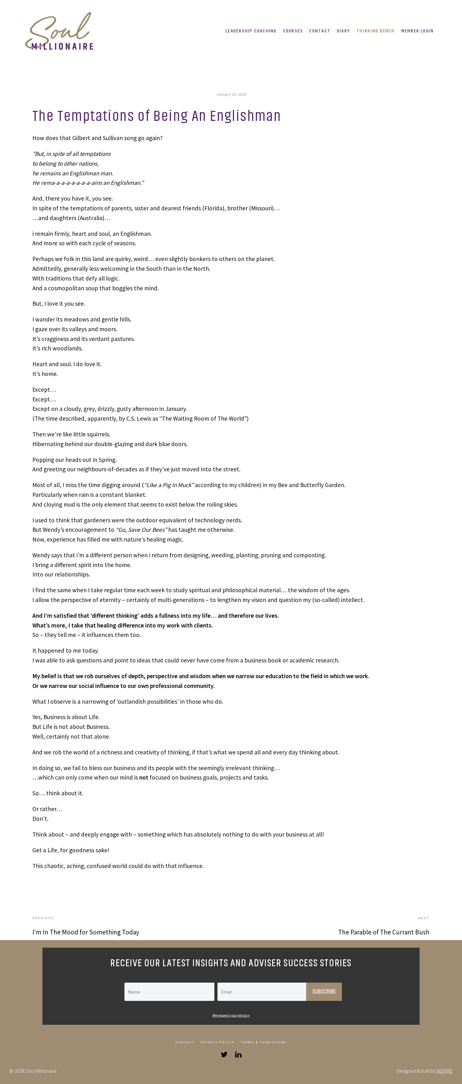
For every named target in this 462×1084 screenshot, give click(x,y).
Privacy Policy (217, 1042)
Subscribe (324, 992)
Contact (320, 30)
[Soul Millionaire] (61, 31)
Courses (293, 30)
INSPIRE (445, 1071)
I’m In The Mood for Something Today (85, 932)
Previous (43, 918)
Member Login (417, 30)
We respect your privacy (231, 1015)
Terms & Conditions (264, 1042)
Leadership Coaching (251, 30)
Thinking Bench (375, 30)
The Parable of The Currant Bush (384, 932)
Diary (343, 30)
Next (424, 918)
